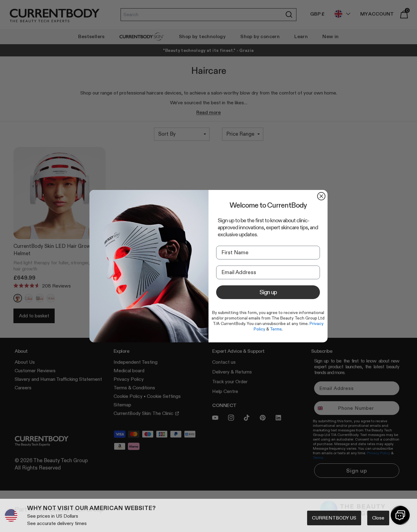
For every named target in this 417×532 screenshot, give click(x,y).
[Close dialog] (321, 196)
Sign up (268, 292)
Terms (276, 329)
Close (378, 518)
